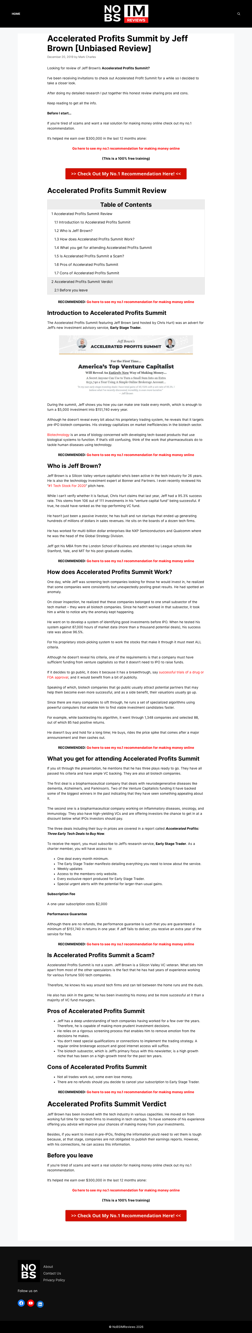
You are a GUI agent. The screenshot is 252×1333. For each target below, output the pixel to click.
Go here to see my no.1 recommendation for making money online (140, 302)
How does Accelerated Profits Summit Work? (94, 239)
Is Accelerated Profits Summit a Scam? (89, 256)
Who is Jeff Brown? (73, 231)
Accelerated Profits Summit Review (81, 214)
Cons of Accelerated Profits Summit (86, 273)
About (48, 1267)
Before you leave (71, 290)
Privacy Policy (54, 1280)
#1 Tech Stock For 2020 (67, 486)
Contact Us (52, 1273)
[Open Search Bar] (238, 14)
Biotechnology (58, 435)
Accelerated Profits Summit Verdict (82, 282)
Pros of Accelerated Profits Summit (86, 264)
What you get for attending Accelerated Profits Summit (103, 248)
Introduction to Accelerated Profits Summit (92, 222)
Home (16, 13)
